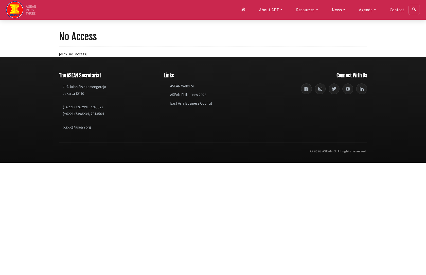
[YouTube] (347, 88)
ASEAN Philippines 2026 (188, 94)
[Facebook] (306, 88)
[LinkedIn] (361, 88)
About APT (269, 10)
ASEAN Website (182, 86)
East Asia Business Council (191, 103)
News (337, 10)
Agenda (366, 10)
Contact (397, 10)
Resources (305, 10)
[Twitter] (334, 88)
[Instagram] (320, 88)
